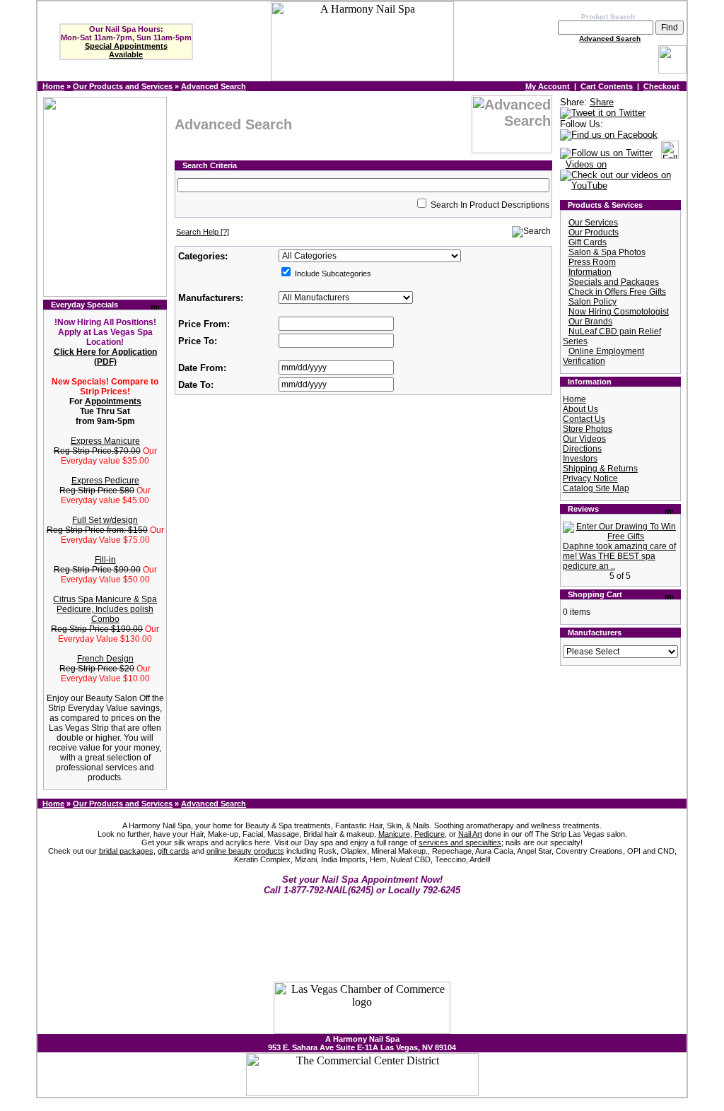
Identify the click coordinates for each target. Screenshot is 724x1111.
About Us (580, 409)
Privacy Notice (590, 478)
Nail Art (470, 834)
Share (602, 102)
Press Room (592, 262)
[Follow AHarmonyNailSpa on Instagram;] (670, 153)
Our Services (593, 223)
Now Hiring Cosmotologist (618, 312)
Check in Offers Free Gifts (617, 292)
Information (590, 272)
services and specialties (460, 842)
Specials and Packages (613, 282)
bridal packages (126, 851)
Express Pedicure (105, 481)
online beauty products (245, 851)
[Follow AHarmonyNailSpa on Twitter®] (606, 153)
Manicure (394, 834)
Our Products (593, 232)
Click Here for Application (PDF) (105, 357)
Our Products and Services (123, 86)
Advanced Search (213, 86)
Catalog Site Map (596, 488)
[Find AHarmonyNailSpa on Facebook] (609, 135)
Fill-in (105, 560)
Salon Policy (592, 302)
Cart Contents (606, 86)
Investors (580, 459)
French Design (105, 659)
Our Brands (590, 322)
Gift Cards (587, 242)
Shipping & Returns (600, 469)
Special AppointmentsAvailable (126, 50)
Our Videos (584, 439)
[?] (202, 232)
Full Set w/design (105, 520)
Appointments (113, 401)
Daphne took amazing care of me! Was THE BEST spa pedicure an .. (619, 556)
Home (53, 86)
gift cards (173, 851)
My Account (547, 86)
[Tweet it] (603, 113)
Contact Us (584, 419)
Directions (582, 449)
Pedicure (429, 834)
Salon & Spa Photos (607, 252)
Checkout (661, 86)
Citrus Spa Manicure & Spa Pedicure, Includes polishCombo (105, 609)
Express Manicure (105, 441)
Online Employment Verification (603, 356)
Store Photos (587, 429)
